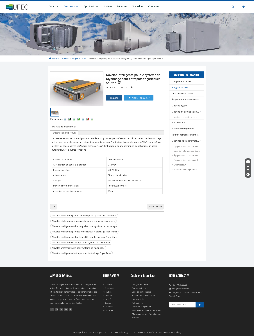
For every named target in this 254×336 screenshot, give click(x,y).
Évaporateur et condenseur (185, 99)
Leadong (177, 332)
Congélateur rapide (181, 81)
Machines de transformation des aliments (188, 140)
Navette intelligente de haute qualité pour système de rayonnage (84, 226)
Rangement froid (180, 87)
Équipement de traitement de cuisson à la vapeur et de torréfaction (189, 160)
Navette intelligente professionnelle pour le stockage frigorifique (84, 231)
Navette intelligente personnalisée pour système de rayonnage (83, 221)
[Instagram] (70, 309)
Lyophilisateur (180, 165)
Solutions (108, 292)
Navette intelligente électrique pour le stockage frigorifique (81, 253)
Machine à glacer (180, 105)
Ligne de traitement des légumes (188, 151)
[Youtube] (66, 309)
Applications (91, 6)
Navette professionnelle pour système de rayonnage (78, 247)
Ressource (109, 303)
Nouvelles (137, 6)
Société (107, 6)
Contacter (154, 6)
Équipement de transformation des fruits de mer (189, 155)
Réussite (122, 6)
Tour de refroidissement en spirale (188, 134)
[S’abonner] (200, 304)
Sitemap (158, 332)
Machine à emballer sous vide (186, 117)
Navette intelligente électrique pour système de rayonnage (81, 242)
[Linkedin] (56, 309)
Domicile (53, 6)
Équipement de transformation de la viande (189, 146)
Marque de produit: (61, 126)
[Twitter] (61, 309)
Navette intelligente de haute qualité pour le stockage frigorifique (84, 237)
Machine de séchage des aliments (188, 169)
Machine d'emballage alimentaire (188, 111)
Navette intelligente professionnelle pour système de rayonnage (84, 215)
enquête (114, 97)
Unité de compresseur (183, 93)
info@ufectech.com (180, 288)
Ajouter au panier (140, 97)
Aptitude (108, 295)
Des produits (71, 6)
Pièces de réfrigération (183, 128)
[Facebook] (52, 309)
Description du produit (64, 132)
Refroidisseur (178, 122)
